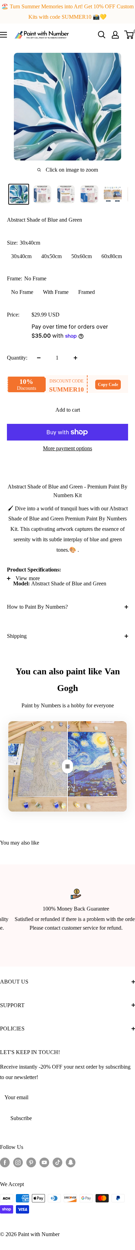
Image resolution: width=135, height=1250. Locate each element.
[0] (129, 35)
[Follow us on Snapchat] (70, 1162)
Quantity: (17, 358)
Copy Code (108, 384)
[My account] (115, 35)
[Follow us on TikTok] (57, 1162)
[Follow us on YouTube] (44, 1162)
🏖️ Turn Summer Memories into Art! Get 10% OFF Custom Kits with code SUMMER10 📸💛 (67, 11)
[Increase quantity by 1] (75, 357)
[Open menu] (3, 35)
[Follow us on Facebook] (5, 1162)
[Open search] (102, 35)
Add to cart (67, 410)
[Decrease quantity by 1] (39, 357)
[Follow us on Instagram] (18, 1162)
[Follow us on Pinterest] (31, 1162)
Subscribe (21, 1118)
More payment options (67, 448)
